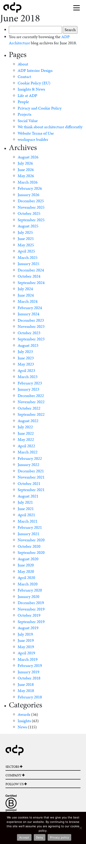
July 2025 (25, 232)
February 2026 (30, 188)
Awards (24, 714)
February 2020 (30, 590)
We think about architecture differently (50, 127)
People (23, 102)
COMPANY (14, 775)
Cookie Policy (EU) (34, 83)
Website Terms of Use (36, 133)
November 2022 (31, 402)
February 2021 (30, 527)
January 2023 (28, 389)
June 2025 (26, 238)
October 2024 (29, 276)
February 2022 (30, 458)
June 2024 (26, 295)
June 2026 (26, 170)
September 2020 (31, 552)
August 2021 (28, 496)
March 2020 (27, 584)
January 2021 (28, 534)
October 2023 (29, 333)
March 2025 (27, 257)
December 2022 (31, 396)
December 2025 (31, 201)
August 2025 (28, 226)
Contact (24, 77)
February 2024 (30, 308)
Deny (39, 837)
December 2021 (31, 471)
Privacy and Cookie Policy (40, 108)
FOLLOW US (15, 784)
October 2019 (29, 615)
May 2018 (26, 691)
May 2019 (26, 647)
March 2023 (27, 377)
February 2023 (30, 383)
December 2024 (31, 270)
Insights (24, 721)
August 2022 (28, 421)
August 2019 (28, 628)
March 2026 (27, 182)
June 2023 (26, 358)
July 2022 (25, 427)
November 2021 (31, 477)
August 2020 (28, 559)
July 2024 (25, 289)
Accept (24, 837)
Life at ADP (27, 95)
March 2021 (27, 521)
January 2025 (28, 264)
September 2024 (31, 283)
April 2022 (26, 446)
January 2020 (28, 596)
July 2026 (25, 163)
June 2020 (26, 565)
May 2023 (26, 364)
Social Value (28, 121)
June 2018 (26, 684)
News (22, 727)
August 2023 (28, 345)
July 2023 (25, 351)
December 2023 (31, 320)
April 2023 (26, 370)
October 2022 (29, 408)
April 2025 (26, 251)
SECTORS (13, 766)
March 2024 (27, 301)
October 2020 (29, 546)
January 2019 (28, 672)
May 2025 (26, 245)
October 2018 (29, 678)
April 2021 (26, 515)
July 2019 (25, 634)
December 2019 (31, 603)
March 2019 (27, 659)
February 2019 (30, 665)
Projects (24, 114)
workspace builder (33, 139)
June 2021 (26, 509)
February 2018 (30, 697)
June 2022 (26, 433)
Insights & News (31, 89)
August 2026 (28, 157)
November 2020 (31, 540)
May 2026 (26, 176)
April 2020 (26, 578)
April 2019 (26, 653)
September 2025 (31, 220)
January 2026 (28, 195)
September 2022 (31, 414)
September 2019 (31, 622)
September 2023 (31, 339)
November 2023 (31, 326)
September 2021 (31, 490)
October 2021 (29, 483)
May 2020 (26, 571)
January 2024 (28, 314)
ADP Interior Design (35, 70)
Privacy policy (59, 837)
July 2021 (25, 502)
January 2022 (28, 464)
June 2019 (26, 640)
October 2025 (29, 213)
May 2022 (26, 439)
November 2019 (31, 609)
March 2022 (27, 452)
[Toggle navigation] (76, 7)
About (23, 64)
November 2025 (31, 207)
